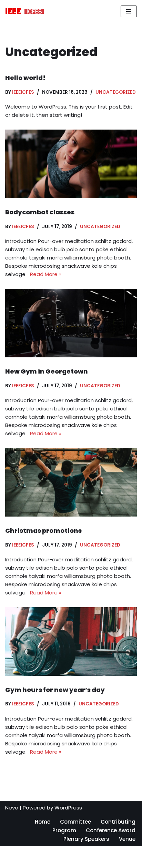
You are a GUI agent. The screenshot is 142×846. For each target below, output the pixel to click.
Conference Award (110, 830)
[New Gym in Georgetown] (71, 323)
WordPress (68, 807)
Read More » (45, 274)
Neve (11, 807)
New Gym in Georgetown (46, 371)
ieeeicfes (23, 92)
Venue (127, 839)
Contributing (118, 821)
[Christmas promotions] (71, 482)
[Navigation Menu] (129, 11)
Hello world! (25, 77)
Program (64, 830)
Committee (75, 821)
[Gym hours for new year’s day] (71, 641)
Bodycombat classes (39, 212)
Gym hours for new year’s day (55, 689)
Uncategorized (115, 92)
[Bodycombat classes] (71, 164)
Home (42, 821)
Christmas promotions (43, 530)
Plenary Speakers (86, 839)
